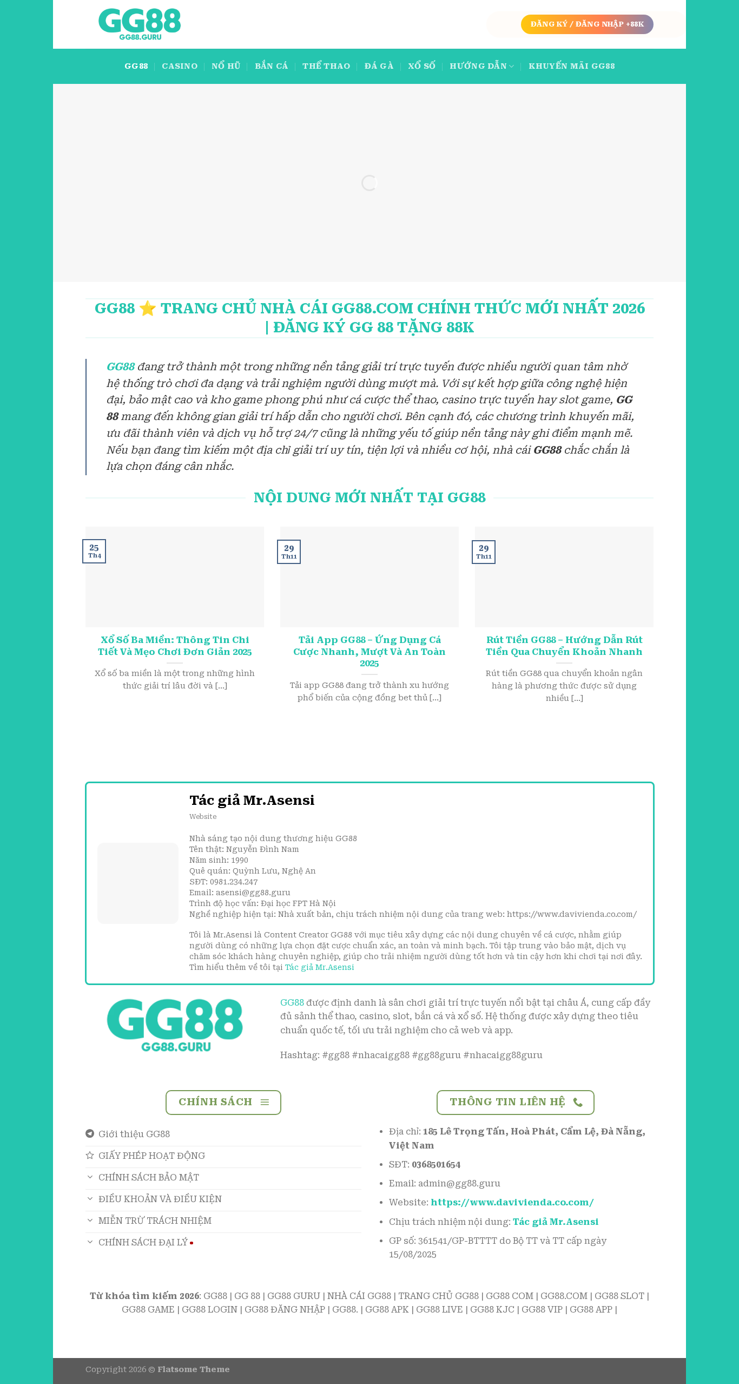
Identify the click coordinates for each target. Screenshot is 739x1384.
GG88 (136, 66)
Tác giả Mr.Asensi (319, 967)
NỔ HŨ (226, 66)
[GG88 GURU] (139, 24)
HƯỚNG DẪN (478, 66)
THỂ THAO (326, 66)
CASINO (179, 66)
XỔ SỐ (422, 66)
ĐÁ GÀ (379, 66)
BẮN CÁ (272, 66)
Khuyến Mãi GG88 (572, 66)
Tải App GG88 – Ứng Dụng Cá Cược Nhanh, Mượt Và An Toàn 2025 (369, 651)
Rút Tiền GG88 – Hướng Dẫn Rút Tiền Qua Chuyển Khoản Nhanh (564, 646)
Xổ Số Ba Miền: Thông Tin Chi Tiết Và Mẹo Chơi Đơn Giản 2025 (175, 646)
